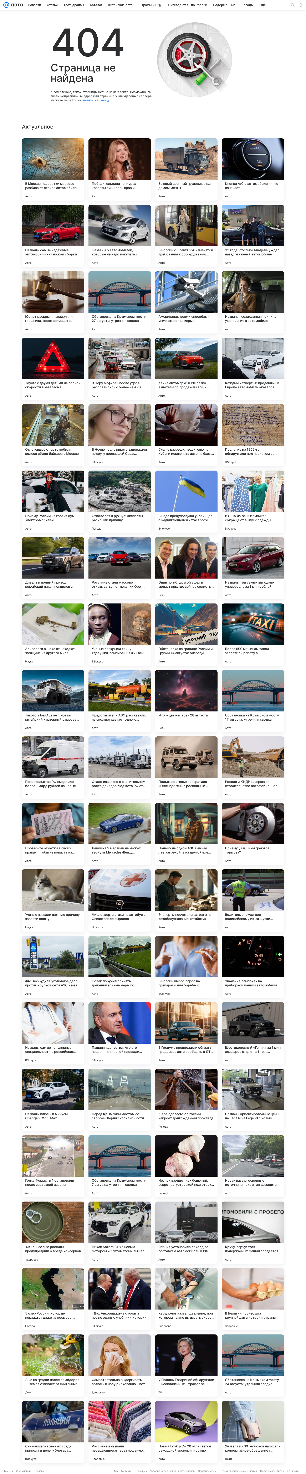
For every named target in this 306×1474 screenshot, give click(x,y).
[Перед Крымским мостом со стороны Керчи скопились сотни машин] (119, 1100)
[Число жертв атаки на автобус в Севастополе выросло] (119, 900)
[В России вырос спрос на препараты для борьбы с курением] (186, 967)
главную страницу (95, 100)
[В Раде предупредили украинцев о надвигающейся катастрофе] (186, 502)
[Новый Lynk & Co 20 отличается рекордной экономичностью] (186, 1432)
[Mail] (6, 5)
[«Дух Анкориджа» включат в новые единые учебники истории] (119, 1299)
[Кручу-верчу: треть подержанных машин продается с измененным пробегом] (253, 1233)
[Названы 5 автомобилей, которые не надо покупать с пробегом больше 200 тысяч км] (119, 236)
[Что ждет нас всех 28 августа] (186, 701)
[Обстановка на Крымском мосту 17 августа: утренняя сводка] (253, 701)
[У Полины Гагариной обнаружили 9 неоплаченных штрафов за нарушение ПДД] (186, 1365)
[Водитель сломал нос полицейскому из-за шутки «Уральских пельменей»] (253, 900)
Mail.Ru (8, 1471)
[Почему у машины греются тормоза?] (253, 834)
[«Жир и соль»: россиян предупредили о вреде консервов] (53, 1233)
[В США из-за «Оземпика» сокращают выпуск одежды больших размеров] (253, 502)
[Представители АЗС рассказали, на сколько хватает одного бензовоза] (119, 701)
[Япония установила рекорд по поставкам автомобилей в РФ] (186, 1233)
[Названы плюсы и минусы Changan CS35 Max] (53, 1100)
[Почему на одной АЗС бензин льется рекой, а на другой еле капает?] (186, 834)
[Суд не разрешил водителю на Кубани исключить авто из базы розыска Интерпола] (186, 435)
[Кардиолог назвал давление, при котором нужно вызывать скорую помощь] (186, 1299)
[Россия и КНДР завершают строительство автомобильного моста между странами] (253, 767)
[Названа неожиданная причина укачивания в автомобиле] (253, 302)
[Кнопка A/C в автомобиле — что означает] (253, 169)
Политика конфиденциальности (279, 1471)
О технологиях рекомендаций (239, 1471)
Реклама (39, 1471)
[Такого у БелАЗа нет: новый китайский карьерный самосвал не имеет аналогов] (53, 701)
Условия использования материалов (172, 1471)
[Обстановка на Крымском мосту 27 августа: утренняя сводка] (119, 302)
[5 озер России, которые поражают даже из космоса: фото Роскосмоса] (53, 1299)
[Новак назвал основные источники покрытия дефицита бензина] (253, 1166)
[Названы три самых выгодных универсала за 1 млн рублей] (253, 568)
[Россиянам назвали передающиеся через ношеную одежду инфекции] (119, 1432)
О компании (23, 1471)
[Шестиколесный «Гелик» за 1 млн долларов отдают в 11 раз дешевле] (253, 1033)
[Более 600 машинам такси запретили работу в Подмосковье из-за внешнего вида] (253, 634)
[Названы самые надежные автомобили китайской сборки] (53, 236)
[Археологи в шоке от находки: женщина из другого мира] (53, 634)
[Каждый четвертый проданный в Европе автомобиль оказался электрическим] (253, 369)
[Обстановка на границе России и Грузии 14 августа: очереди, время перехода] (186, 634)
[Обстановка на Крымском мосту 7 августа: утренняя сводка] (119, 1166)
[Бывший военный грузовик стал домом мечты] (186, 169)
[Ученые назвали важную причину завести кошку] (53, 900)
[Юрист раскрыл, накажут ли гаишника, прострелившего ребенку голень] (53, 302)
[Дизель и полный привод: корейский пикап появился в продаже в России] (53, 568)
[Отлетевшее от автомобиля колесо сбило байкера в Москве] (53, 435)
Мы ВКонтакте (123, 1471)
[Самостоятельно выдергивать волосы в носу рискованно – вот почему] (119, 1365)
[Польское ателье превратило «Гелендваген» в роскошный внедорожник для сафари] (186, 767)
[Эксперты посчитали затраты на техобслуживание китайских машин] (186, 900)
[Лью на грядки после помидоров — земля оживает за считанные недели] (53, 1365)
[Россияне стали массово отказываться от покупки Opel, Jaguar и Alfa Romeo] (119, 568)
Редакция (141, 1471)
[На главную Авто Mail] (16, 5)
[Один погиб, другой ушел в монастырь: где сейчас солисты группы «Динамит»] (186, 568)
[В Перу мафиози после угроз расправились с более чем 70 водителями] (119, 369)
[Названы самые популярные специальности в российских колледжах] (53, 1033)
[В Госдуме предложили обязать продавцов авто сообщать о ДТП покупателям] (186, 1033)
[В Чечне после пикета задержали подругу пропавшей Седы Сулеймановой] (119, 435)
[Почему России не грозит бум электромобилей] (53, 502)
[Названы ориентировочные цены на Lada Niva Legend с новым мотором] (253, 1100)
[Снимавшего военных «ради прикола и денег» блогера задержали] (53, 1432)
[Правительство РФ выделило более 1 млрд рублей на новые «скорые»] (53, 767)
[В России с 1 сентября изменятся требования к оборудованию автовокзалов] (186, 236)
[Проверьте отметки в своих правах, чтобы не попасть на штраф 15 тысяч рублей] (53, 834)
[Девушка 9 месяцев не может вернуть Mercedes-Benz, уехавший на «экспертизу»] (119, 834)
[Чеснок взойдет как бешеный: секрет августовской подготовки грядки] (186, 1166)
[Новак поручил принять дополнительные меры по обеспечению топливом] (119, 967)
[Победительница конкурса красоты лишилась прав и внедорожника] (119, 169)
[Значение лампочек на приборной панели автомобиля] (253, 967)
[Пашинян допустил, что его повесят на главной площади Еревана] (119, 1033)
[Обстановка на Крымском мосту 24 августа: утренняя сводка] (253, 1365)
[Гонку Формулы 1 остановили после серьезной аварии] (53, 1166)
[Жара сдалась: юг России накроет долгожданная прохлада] (186, 1100)
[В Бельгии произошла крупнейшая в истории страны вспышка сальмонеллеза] (253, 1299)
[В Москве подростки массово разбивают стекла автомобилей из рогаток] (53, 169)
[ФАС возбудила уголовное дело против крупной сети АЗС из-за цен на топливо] (53, 967)
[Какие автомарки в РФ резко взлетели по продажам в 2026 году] (186, 369)
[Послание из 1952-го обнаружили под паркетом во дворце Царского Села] (253, 435)
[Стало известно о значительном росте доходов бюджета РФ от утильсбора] (119, 767)
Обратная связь (207, 1471)
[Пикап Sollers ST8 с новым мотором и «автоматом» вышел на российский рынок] (119, 1233)
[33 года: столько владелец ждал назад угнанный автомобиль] (253, 236)
